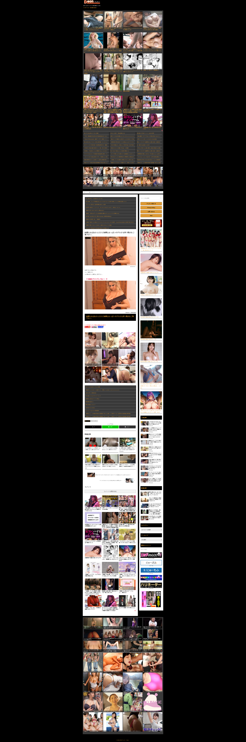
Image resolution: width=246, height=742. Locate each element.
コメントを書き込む (110, 491)
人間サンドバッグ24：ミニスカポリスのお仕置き (147, 139)
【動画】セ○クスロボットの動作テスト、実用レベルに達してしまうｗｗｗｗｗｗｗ (123, 162)
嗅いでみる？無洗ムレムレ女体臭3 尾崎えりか (120, 150)
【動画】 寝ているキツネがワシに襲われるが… (95, 210)
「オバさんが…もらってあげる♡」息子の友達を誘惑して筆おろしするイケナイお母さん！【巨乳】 (149, 156)
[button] (127, 426)
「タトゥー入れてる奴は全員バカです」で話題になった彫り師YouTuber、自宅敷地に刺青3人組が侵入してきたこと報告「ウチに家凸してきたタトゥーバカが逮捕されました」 (96, 156)
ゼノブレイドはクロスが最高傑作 (92, 410)
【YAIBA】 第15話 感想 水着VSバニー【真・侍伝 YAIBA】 (95, 148)
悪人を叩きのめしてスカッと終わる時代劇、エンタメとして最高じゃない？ (96, 142)
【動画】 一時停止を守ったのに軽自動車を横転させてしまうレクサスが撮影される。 (103, 213)
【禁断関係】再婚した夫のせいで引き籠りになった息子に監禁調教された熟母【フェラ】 (149, 153)
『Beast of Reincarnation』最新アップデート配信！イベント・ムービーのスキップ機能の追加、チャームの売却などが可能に (96, 139)
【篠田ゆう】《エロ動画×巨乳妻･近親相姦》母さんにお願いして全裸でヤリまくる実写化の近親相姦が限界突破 (149, 162)
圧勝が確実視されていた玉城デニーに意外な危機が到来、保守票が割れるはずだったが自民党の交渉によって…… (96, 159)
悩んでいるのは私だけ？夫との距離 (91, 133)
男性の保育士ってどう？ (90, 404)
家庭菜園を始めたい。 (90, 401)
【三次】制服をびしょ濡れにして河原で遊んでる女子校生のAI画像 (123, 144)
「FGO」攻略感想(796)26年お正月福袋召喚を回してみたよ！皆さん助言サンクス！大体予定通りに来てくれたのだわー (96, 136)
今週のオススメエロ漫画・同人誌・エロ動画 (119, 148)
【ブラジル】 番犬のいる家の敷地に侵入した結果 (96, 204)
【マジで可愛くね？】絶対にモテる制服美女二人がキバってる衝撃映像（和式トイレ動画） (123, 153)
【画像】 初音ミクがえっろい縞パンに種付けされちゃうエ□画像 (98, 225)
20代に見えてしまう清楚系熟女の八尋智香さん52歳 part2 (122, 156)
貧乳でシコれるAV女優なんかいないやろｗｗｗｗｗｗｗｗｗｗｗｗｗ (123, 136)
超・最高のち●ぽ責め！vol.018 (143, 144)
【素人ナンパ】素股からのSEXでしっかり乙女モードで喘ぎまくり (123, 139)
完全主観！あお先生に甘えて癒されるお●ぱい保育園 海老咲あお (98, 216)
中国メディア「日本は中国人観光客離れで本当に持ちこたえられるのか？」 (96, 162)
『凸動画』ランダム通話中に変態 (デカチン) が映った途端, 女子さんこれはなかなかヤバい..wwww (123, 159)
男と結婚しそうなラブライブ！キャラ (93, 395)
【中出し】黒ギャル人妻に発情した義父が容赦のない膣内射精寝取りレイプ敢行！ (149, 148)
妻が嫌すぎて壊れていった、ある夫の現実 (145, 133)
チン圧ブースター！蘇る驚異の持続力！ (90, 7)
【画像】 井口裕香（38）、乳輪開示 (93, 219)
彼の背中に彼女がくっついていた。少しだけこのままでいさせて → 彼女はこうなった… (103, 207)
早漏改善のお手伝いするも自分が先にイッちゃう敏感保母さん (149, 159)
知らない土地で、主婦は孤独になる (118, 133)
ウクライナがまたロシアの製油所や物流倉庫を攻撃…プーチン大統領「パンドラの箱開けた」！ (96, 153)
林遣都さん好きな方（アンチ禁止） (93, 398)
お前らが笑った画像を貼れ (91, 392)
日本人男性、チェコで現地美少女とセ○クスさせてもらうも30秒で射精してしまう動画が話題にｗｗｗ (106, 201)
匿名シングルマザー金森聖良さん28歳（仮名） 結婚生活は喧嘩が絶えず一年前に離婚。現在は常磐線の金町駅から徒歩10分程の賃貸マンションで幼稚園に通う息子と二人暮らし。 (149, 142)
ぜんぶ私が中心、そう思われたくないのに (94, 198)
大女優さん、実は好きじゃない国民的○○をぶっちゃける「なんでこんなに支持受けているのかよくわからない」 (96, 150)
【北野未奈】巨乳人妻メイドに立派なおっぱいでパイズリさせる (123, 142)
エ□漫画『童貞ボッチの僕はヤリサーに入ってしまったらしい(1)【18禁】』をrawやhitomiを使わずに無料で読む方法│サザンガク (111, 222)
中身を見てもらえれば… (90, 407)
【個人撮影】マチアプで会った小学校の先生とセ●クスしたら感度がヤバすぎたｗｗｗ (149, 136)
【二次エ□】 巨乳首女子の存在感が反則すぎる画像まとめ (97, 228)
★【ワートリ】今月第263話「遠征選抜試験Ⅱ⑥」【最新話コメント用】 (96, 144)
